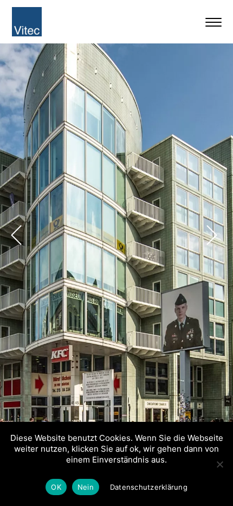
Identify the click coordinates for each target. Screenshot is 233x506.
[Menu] (216, 21)
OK (56, 487)
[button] (16, 235)
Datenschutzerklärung (148, 487)
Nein (85, 487)
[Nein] (219, 464)
